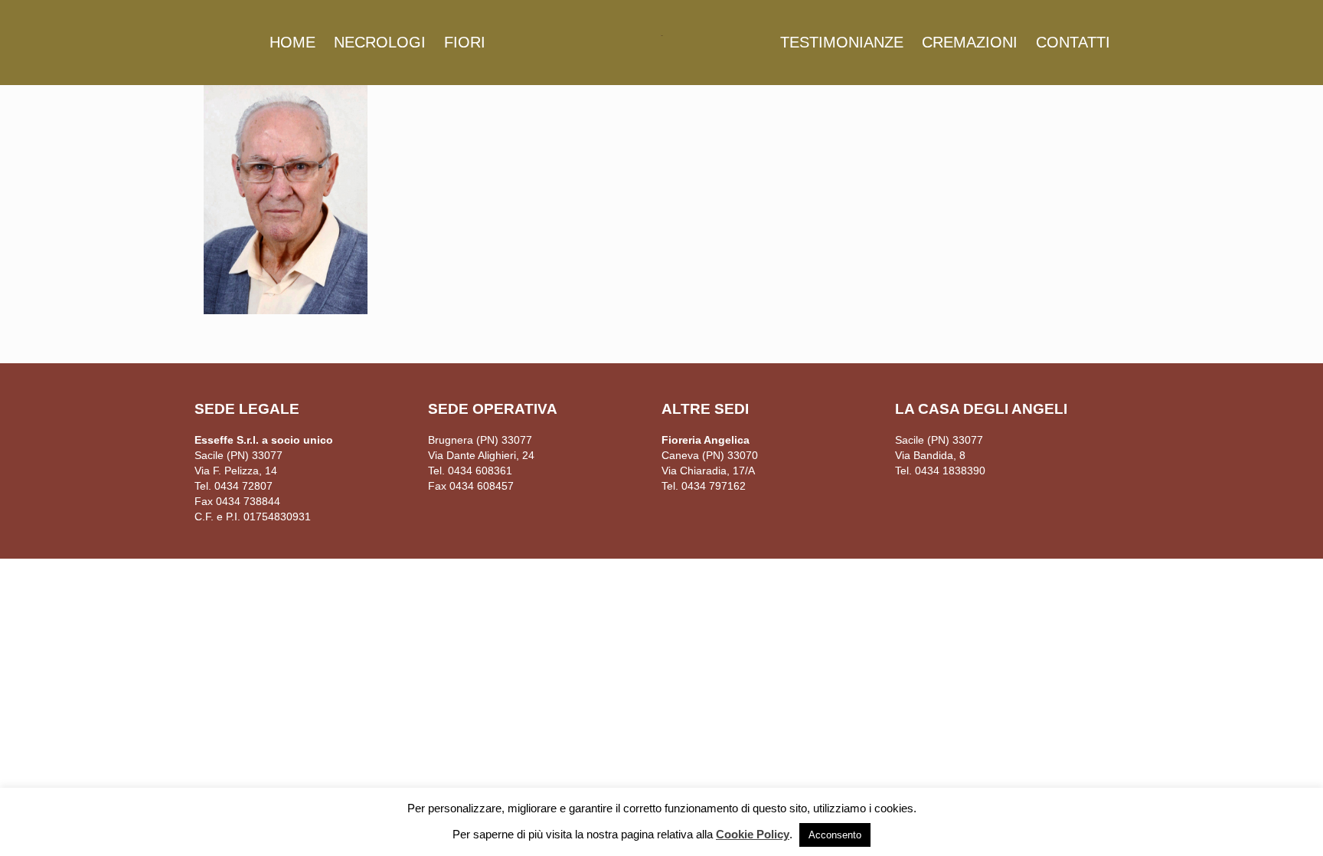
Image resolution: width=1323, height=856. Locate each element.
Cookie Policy (752, 834)
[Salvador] (661, 34)
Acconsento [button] (834, 835)
